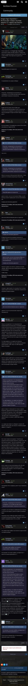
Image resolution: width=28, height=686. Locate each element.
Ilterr (6, 212)
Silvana (7, 159)
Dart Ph (7, 481)
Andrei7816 (8, 526)
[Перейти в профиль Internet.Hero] (3, 184)
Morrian (7, 319)
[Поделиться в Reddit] (2, 665)
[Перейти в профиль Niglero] (3, 121)
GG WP (7, 434)
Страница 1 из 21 (14, 27)
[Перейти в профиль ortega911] (3, 284)
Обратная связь (13, 681)
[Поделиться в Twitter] (4, 665)
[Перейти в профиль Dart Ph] (3, 481)
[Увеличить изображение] (14, 42)
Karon (7, 560)
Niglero (7, 120)
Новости (18, 24)
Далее (23, 27)
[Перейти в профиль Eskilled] (3, 103)
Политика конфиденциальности (16, 680)
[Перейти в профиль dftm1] (3, 494)
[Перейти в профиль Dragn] (3, 31)
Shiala (7, 88)
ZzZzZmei (8, 76)
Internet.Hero (9, 183)
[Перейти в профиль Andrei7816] (3, 526)
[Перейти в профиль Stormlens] (3, 65)
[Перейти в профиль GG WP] (3, 434)
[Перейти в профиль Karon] (3, 561)
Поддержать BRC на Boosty (14, 15)
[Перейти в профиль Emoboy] (3, 461)
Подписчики (13, 654)
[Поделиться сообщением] (25, 32)
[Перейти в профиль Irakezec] (3, 622)
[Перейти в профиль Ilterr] (3, 213)
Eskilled (7, 103)
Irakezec (7, 621)
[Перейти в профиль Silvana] (3, 160)
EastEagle (8, 353)
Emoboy (7, 460)
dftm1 (7, 494)
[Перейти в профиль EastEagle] (3, 353)
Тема (4, 680)
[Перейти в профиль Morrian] (3, 319)
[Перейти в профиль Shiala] (3, 88)
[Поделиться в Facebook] (7, 665)
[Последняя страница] (26, 27)
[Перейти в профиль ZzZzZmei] (3, 76)
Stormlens (8, 64)
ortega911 (8, 283)
